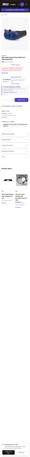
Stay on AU (21, 452)
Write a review (15, 64)
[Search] (18, 4)
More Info (4, 117)
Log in (15, 92)
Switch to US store (8, 452)
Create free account (8, 92)
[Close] (27, 444)
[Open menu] (26, 4)
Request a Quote (15, 83)
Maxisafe (4, 55)
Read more (5, 73)
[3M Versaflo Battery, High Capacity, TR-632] (8, 180)
